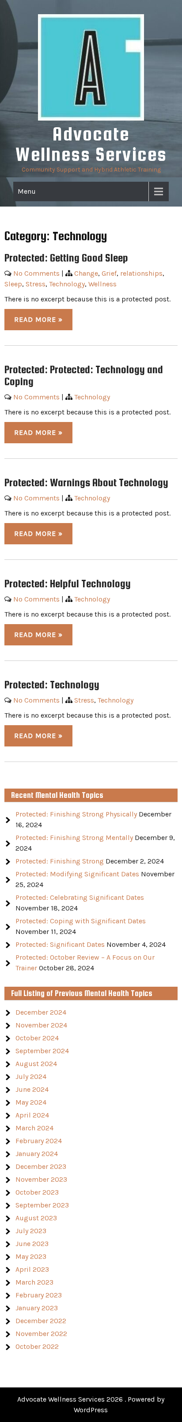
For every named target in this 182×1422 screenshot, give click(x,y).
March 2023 (34, 1282)
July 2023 (30, 1231)
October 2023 (37, 1192)
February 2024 (38, 1141)
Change (86, 273)
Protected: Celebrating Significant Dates (79, 897)
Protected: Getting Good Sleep (66, 258)
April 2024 (32, 1115)
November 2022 (41, 1333)
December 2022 (40, 1321)
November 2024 (41, 1025)
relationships (141, 273)
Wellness (102, 284)
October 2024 (37, 1038)
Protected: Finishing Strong (59, 861)
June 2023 (32, 1243)
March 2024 (34, 1128)
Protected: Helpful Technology (67, 584)
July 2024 (30, 1076)
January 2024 (36, 1153)
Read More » (38, 319)
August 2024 (36, 1063)
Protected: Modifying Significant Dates (77, 874)
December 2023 (40, 1166)
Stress (36, 284)
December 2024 (40, 1012)
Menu (27, 191)
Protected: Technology (51, 685)
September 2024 (42, 1051)
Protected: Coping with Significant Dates (80, 921)
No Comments (36, 273)
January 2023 (36, 1308)
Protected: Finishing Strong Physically (76, 814)
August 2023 (36, 1218)
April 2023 (32, 1269)
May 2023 (30, 1256)
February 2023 (38, 1295)
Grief (109, 273)
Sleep (13, 284)
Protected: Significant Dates (60, 944)
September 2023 (42, 1205)
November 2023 (41, 1179)
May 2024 (30, 1102)
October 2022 (37, 1346)
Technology (67, 284)
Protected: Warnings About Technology (86, 482)
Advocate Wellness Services (91, 144)
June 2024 (32, 1089)
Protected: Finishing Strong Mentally (74, 837)
